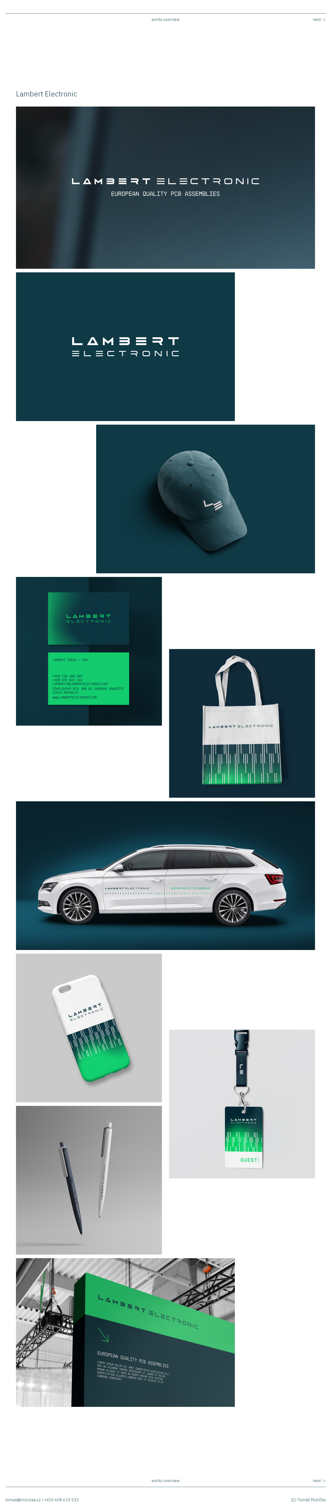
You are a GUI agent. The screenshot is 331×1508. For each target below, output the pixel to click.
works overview (166, 19)
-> (319, 19)
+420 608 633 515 (61, 1499)
